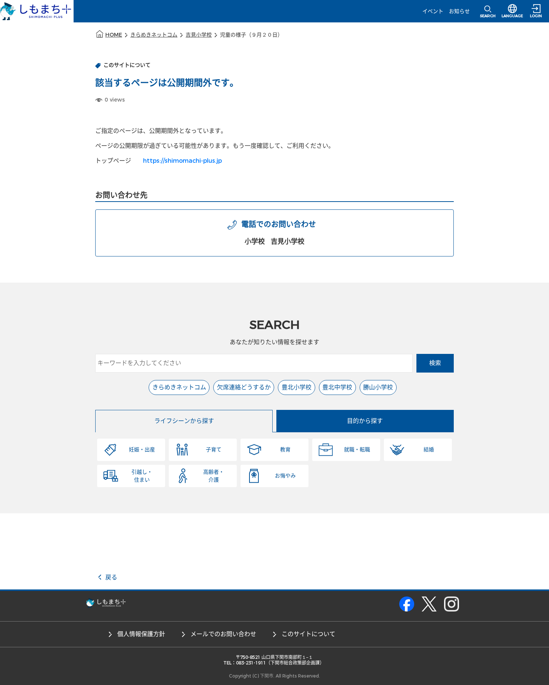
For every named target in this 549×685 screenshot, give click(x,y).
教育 (285, 449)
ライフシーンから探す (184, 421)
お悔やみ (285, 475)
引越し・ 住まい (141, 475)
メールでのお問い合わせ (223, 634)
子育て (213, 449)
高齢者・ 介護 (213, 475)
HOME (113, 34)
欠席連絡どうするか (244, 387)
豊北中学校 (337, 387)
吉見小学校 (199, 34)
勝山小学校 (378, 387)
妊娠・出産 (142, 449)
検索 (435, 363)
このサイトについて (308, 634)
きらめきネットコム (153, 34)
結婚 (429, 449)
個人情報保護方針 (141, 634)
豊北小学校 (296, 387)
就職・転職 (357, 449)
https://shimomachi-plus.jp (182, 161)
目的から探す (365, 421)
